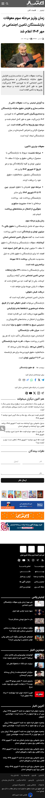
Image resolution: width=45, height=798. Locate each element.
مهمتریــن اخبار (25, 587)
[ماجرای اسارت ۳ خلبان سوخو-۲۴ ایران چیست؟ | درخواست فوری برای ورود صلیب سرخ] (39, 682)
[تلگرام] (42, 393)
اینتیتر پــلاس (39, 581)
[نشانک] (22, 505)
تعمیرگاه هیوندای (17, 785)
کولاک (40, 785)
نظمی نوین (30, 785)
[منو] (3, 3)
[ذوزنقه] (22, 494)
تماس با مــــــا (24, 566)
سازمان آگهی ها (25, 581)
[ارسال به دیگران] (23, 381)
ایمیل (16, 461)
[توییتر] (34, 393)
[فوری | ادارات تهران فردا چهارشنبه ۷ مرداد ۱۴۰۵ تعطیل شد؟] (39, 694)
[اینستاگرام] (38, 393)
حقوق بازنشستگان (25, 367)
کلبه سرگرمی (20, 780)
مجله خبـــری (39, 587)
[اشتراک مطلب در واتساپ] (31, 381)
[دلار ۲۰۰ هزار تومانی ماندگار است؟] (39, 621)
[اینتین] (22, 516)
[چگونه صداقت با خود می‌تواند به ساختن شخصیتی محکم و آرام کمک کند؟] (39, 629)
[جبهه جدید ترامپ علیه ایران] (39, 612)
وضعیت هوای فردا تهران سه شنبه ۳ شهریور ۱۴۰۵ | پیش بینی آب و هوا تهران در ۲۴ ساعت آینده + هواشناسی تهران (22, 733)
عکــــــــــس (25, 571)
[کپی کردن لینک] (27, 380)
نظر (40, 473)
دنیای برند (14, 775)
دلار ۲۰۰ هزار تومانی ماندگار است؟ (21, 619)
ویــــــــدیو (39, 571)
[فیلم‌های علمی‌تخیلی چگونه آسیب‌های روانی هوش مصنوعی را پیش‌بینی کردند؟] (39, 638)
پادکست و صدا (39, 576)
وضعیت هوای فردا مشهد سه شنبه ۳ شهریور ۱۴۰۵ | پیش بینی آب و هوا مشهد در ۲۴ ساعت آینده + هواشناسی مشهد (23, 724)
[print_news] (19, 380)
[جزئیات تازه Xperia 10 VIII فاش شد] (39, 665)
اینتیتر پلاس (38, 597)
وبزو (33, 775)
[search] (7, 3)
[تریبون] (22, 526)
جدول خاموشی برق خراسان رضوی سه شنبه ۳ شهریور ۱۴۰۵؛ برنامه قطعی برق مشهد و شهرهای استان (23, 751)
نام (41, 461)
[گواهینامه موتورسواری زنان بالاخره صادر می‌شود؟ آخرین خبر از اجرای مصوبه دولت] (39, 656)
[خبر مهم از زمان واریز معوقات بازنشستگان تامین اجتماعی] (39, 603)
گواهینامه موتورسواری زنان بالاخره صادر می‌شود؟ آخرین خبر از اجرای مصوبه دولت (18, 657)
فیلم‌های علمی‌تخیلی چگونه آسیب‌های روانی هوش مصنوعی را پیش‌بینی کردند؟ (17, 638)
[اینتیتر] (35, 3)
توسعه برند (24, 775)
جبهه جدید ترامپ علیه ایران (23, 611)
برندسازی (39, 780)
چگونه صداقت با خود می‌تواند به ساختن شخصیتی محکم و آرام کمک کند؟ (18, 630)
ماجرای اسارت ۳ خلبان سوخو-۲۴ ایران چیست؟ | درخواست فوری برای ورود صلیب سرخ (17, 684)
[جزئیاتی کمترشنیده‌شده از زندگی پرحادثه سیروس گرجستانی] (39, 674)
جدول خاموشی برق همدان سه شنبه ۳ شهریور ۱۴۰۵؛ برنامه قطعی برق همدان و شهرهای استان (23, 759)
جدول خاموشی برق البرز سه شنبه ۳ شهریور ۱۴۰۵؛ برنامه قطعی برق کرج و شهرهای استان (24, 768)
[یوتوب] (30, 393)
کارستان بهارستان (7, 780)
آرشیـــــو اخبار (25, 576)
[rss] (42, 561)
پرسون (30, 780)
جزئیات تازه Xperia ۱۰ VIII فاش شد (19, 663)
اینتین (40, 775)
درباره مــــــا (39, 566)
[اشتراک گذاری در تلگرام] (43, 380)
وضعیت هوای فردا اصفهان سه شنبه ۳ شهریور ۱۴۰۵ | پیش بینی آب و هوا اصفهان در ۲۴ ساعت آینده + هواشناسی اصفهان (23, 714)
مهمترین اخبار (37, 650)
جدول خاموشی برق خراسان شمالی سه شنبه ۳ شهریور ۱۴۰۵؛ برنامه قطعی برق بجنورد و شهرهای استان (23, 742)
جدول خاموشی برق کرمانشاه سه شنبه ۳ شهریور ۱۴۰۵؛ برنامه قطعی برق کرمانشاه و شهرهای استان (23, 425)
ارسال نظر (22, 480)
